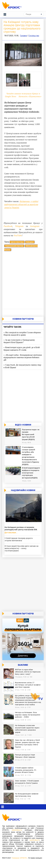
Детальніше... (11, 532)
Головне (23, 36)
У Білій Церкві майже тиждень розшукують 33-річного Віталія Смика (26, 770)
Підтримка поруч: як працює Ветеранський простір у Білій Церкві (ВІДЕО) (30, 434)
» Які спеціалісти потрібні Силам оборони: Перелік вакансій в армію (22, 333)
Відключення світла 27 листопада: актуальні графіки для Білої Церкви (28, 684)
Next (38, 56)
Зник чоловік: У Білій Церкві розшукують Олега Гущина (27, 782)
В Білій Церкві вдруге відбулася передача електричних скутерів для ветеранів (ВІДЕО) (31, 473)
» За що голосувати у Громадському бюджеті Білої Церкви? (19, 341)
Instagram (34, 226)
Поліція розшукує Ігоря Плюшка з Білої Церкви (25, 756)
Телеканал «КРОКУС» (19, 858)
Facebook (8, 226)
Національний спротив (14, 246)
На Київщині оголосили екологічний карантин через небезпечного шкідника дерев (27, 728)
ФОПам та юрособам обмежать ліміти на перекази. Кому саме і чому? (28, 672)
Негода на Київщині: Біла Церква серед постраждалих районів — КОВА (27, 714)
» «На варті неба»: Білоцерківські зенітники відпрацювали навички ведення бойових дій (23, 357)
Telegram (19, 226)
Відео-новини (23, 425)
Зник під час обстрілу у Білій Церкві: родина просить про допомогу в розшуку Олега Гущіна (27, 743)
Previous (8, 56)
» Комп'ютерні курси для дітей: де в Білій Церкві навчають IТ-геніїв (22, 348)
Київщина (29, 242)
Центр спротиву (17, 242)
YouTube (18, 235)
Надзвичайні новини (23, 490)
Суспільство (33, 36)
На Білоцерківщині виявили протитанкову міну (26, 795)
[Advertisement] (23, 281)
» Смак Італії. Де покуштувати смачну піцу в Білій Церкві (22, 366)
